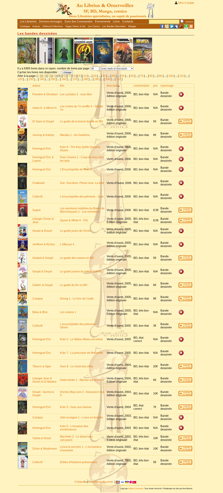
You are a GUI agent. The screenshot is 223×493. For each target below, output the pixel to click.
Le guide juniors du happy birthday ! (82, 271)
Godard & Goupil (42, 257)
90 (160, 75)
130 (30, 79)
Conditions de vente (100, 481)
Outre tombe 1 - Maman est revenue (82, 379)
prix (155, 85)
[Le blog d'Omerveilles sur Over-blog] (167, 27)
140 (41, 79)
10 (85, 75)
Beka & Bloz (40, 312)
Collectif (37, 196)
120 (19, 79)
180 (85, 79)
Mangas (132, 26)
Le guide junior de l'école (75, 230)
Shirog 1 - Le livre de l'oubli (77, 298)
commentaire (141, 85)
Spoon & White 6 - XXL (74, 220)
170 (74, 79)
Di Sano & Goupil (43, 121)
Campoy (37, 298)
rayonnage (167, 85)
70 (141, 75)
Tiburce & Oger (41, 366)
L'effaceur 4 (67, 244)
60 (132, 75)
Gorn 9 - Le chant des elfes (76, 366)
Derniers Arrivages (50, 21)
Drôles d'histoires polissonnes (78, 462)
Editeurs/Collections (53, 26)
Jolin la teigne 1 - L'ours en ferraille (81, 417)
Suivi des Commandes (78, 21)
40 (113, 75)
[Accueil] (106, 9)
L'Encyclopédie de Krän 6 (76, 169)
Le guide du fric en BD (73, 285)
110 (181, 75)
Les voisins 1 (68, 312)
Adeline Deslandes (136, 488)
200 (107, 79)
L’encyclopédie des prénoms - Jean (82, 196)
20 (94, 75)
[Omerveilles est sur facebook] (162, 27)
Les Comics (94, 26)
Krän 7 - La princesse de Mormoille (81, 352)
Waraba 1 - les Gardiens (75, 135)
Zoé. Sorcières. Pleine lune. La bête (82, 182)
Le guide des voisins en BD (77, 257)
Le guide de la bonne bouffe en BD (81, 121)
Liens (116, 21)
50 (122, 75)
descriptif (112, 85)
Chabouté (38, 182)
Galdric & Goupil (42, 285)
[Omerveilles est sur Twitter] (172, 27)
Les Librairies (28, 21)
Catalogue (25, 26)
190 (96, 79)
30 (104, 75)
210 (118, 79)
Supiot (36, 210)
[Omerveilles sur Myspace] (176, 27)
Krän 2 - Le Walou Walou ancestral (81, 339)
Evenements (102, 21)
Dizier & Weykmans (44, 448)
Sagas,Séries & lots (75, 26)
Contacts (127, 21)
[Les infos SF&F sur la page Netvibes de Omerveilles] (186, 27)
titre (62, 85)
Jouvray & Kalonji (43, 135)
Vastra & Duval (41, 438)
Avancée (189, 22)
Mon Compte (186, 2)
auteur (36, 85)
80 (151, 75)
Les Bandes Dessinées (114, 26)
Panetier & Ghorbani (45, 94)
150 (52, 79)
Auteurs (36, 26)
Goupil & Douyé (42, 230)
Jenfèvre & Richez (43, 244)
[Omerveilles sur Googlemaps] (181, 27)
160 (63, 79)
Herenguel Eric (41, 148)
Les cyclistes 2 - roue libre (76, 94)
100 (170, 75)
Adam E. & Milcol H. (44, 107)
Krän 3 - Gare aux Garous (75, 407)
